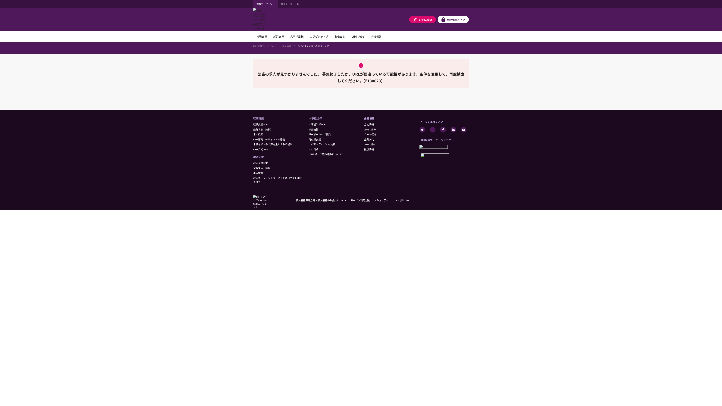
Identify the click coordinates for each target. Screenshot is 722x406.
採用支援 (314, 129)
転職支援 (258, 118)
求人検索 (286, 46)
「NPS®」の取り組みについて (325, 154)
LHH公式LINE (260, 149)
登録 (425, 19)
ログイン (456, 19)
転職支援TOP (260, 124)
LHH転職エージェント (264, 46)
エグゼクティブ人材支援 (322, 144)
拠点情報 (369, 149)
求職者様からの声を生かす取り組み (272, 144)
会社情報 (369, 118)
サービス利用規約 (360, 200)
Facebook (443, 130)
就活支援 (258, 157)
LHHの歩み (370, 129)
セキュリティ (381, 200)
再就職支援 (315, 139)
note (432, 130)
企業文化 (369, 139)
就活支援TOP (260, 163)
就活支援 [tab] (278, 36)
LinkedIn (453, 130)
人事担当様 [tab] (296, 36)
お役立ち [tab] (339, 36)
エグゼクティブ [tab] (319, 36)
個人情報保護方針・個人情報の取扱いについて (321, 200)
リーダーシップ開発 (320, 134)
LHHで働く (370, 144)
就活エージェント (290, 4)
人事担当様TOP (317, 124)
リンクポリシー (400, 200)
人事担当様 (315, 118)
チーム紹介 (370, 134)
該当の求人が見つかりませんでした (316, 46)
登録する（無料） (263, 129)
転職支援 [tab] (261, 36)
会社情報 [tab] (376, 36)
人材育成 (314, 149)
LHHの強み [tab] (358, 36)
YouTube (463, 130)
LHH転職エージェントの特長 (269, 139)
